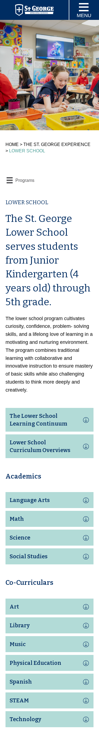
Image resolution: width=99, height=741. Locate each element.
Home (12, 144)
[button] (50, 420)
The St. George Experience (56, 144)
